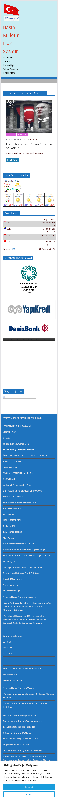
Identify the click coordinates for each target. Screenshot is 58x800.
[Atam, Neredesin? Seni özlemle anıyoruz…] (29, 116)
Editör (24, 139)
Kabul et (29, 787)
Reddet (29, 794)
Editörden (11, 135)
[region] (29, 780)
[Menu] (5, 81)
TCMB (13, 249)
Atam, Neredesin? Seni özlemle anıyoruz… (29, 146)
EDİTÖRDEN (22, 135)
